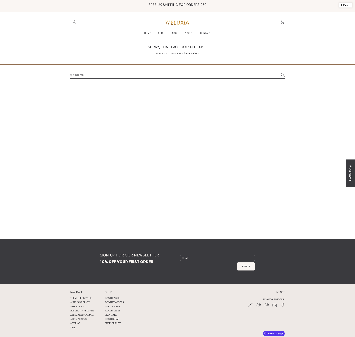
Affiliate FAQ (78, 319)
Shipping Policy (80, 302)
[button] (282, 22)
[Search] (283, 75)
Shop (161, 33)
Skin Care (111, 315)
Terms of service (80, 298)
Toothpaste (112, 298)
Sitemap (75, 323)
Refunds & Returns (82, 310)
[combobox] (177, 75)
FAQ (72, 327)
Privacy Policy (79, 306)
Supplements (113, 323)
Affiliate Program (82, 315)
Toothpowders (114, 302)
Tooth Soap (112, 319)
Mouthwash (112, 306)
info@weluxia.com (274, 298)
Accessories (112, 310)
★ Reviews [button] (350, 173)
